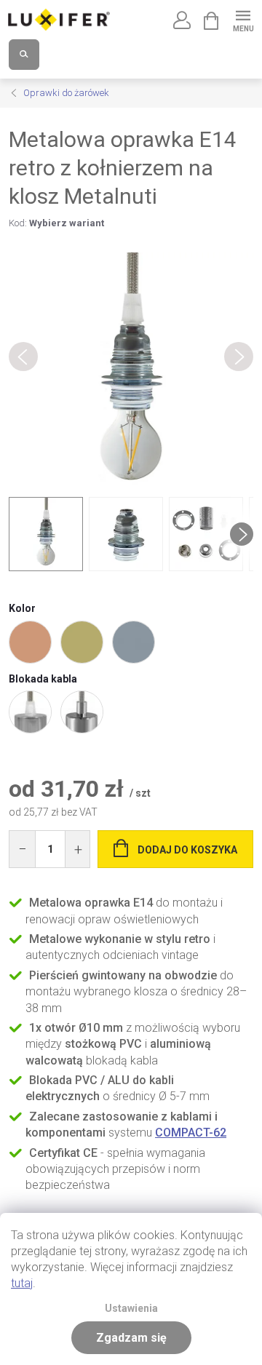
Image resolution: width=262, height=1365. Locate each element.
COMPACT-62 (190, 1132)
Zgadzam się (131, 1338)
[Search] (24, 54)
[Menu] (242, 19)
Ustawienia (131, 1308)
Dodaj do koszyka (187, 850)
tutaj (22, 1283)
